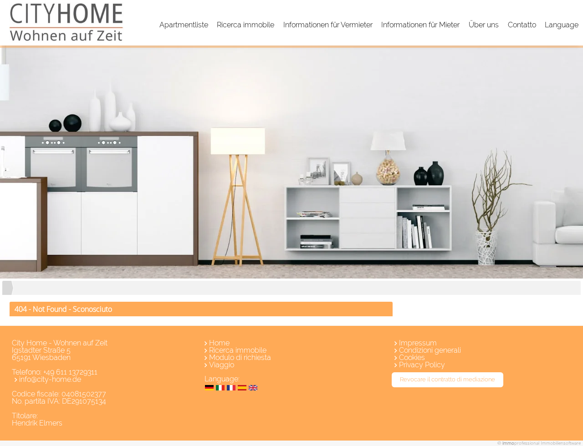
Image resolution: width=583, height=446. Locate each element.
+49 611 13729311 (70, 372)
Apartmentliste (183, 24)
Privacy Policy (422, 364)
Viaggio (221, 364)
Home (219, 343)
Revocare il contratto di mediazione (447, 379)
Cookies (412, 357)
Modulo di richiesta (240, 357)
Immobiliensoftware (561, 443)
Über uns (484, 24)
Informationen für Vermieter (328, 24)
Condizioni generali (430, 350)
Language (561, 24)
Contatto (522, 24)
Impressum (418, 343)
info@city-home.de (50, 379)
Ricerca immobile (245, 24)
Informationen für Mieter (420, 24)
